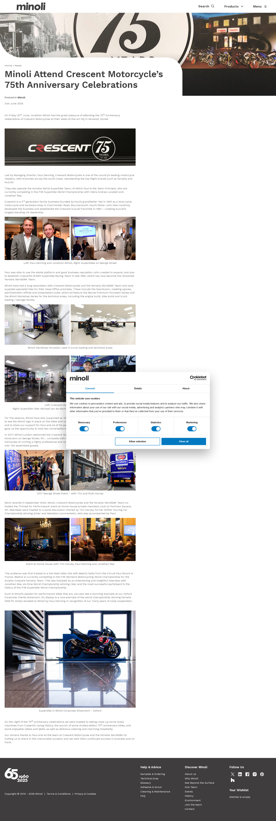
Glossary (145, 782)
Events (189, 791)
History (189, 795)
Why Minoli (191, 778)
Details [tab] (138, 388)
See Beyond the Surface (199, 782)
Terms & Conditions (59, 793)
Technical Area (149, 778)
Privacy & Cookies (85, 793)
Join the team (193, 804)
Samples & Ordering (152, 774)
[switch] (120, 428)
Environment (193, 800)
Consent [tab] (90, 388)
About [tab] (185, 388)
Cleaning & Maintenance (155, 791)
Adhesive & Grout (151, 787)
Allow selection (137, 441)
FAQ (142, 795)
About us (190, 774)
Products (231, 6)
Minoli (21, 97)
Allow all (183, 441)
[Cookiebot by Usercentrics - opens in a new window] (192, 378)
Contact (189, 808)
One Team (191, 787)
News (18, 65)
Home (8, 65)
